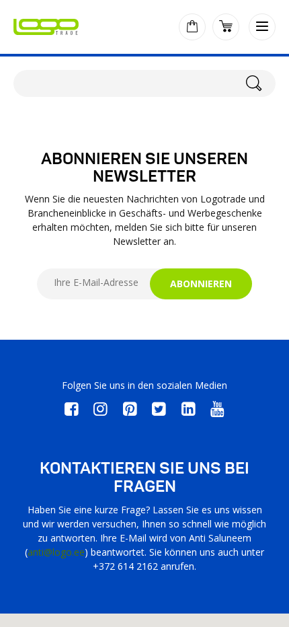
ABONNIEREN (201, 283)
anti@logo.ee (56, 552)
